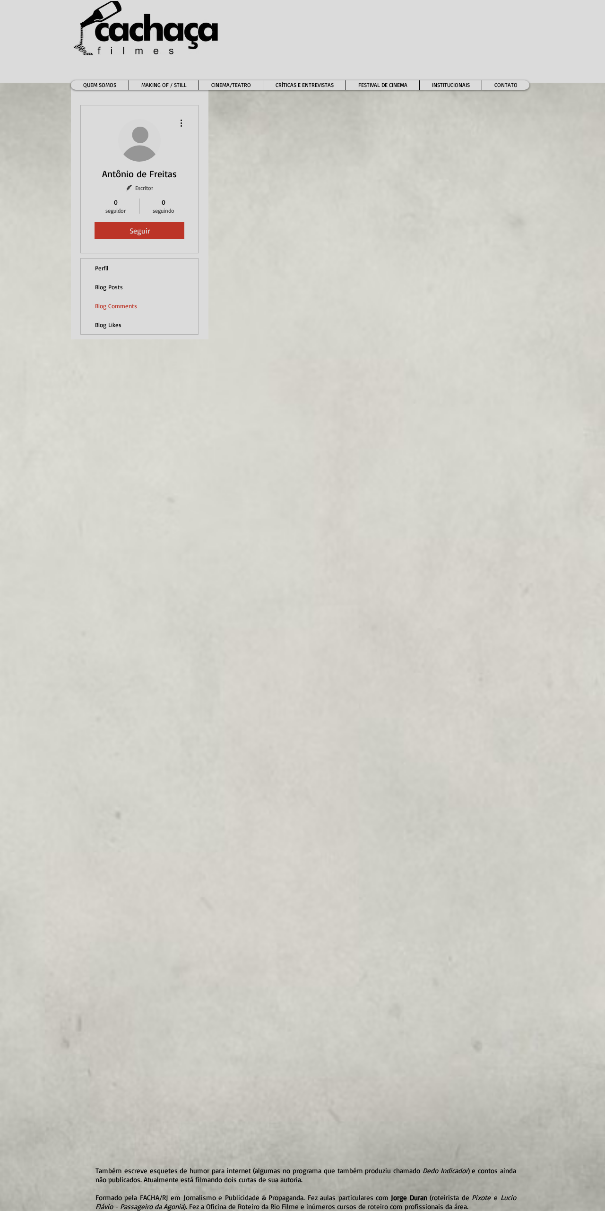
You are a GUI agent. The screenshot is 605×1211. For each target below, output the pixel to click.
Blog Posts (109, 287)
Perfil (101, 268)
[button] (231, 85)
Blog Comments (116, 306)
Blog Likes (108, 325)
